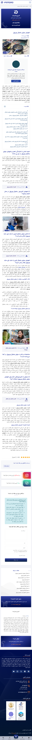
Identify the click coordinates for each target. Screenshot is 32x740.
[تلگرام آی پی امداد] (24, 671)
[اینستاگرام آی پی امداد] (17, 671)
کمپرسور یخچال (21, 207)
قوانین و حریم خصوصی (26, 730)
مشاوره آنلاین (16, 81)
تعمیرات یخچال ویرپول (11, 187)
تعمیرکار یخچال (21, 267)
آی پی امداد (13, 733)
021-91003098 (23, 687)
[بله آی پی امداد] (28, 671)
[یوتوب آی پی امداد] (13, 671)
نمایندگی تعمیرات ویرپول (11, 256)
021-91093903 (16, 25)
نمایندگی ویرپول (24, 37)
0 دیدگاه (25, 56)
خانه (30, 6)
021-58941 (16, 23)
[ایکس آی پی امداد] (21, 671)
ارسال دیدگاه (6, 466)
